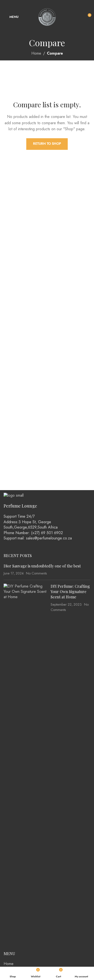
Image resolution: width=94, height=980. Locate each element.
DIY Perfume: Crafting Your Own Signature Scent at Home (70, 592)
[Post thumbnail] (25, 765)
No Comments (36, 573)
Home (36, 53)
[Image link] (14, 495)
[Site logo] (47, 16)
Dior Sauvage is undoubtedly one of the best (42, 565)
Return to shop (47, 143)
